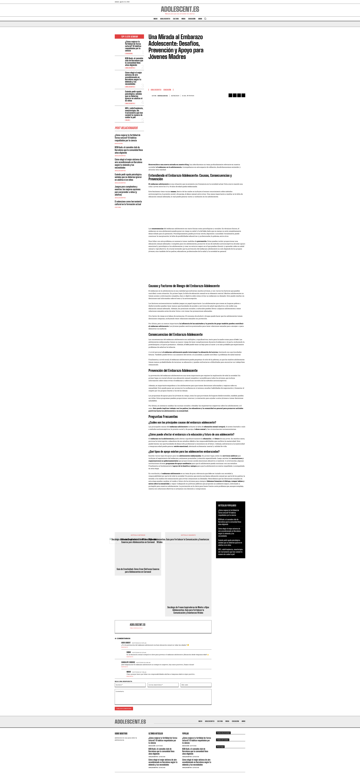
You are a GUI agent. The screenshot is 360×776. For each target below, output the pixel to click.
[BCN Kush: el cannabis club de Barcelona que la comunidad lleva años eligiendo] (119, 61)
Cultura (118, 207)
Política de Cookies (222, 740)
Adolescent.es (163, 96)
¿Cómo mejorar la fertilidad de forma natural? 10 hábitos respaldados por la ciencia (133, 46)
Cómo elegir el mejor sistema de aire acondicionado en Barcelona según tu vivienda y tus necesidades (133, 78)
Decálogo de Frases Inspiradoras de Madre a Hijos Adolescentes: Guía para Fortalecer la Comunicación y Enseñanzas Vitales (188, 610)
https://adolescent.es (136, 628)
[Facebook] (230, 95)
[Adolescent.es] (150, 95)
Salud (127, 120)
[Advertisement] (184, 74)
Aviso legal (220, 747)
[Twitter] (235, 95)
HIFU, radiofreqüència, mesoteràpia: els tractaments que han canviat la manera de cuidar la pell (134, 113)
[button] (205, 18)
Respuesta (124, 647)
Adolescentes (130, 68)
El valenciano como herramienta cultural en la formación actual (128, 203)
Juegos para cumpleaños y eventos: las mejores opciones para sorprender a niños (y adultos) (127, 190)
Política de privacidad (223, 733)
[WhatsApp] (243, 95)
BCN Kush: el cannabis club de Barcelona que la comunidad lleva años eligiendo (134, 61)
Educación (129, 53)
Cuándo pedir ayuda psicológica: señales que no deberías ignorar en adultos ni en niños (133, 96)
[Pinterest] (239, 95)
